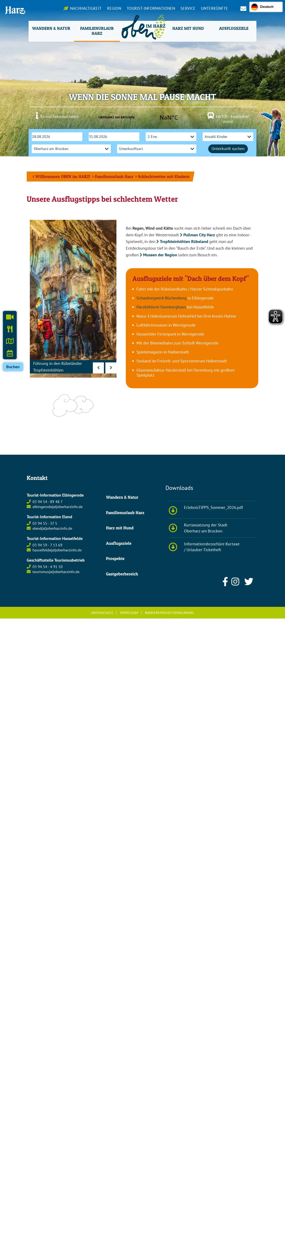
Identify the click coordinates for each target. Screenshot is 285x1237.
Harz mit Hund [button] (188, 28)
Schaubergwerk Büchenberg (161, 298)
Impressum (129, 613)
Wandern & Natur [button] (51, 28)
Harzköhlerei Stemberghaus (161, 307)
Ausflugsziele (118, 543)
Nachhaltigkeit (86, 8)
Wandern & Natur (122, 497)
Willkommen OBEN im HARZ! (62, 176)
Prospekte (115, 558)
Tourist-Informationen (151, 8)
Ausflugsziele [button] (233, 28)
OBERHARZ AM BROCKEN (142, 117)
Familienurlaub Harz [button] (96, 31)
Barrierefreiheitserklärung (169, 613)
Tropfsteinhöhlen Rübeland (184, 241)
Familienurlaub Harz (114, 176)
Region (114, 8)
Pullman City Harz (199, 235)
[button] (98, 367)
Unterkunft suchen (228, 148)
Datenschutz (102, 613)
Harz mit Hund (120, 527)
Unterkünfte (214, 8)
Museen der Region (160, 255)
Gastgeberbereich (122, 573)
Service (187, 8)
